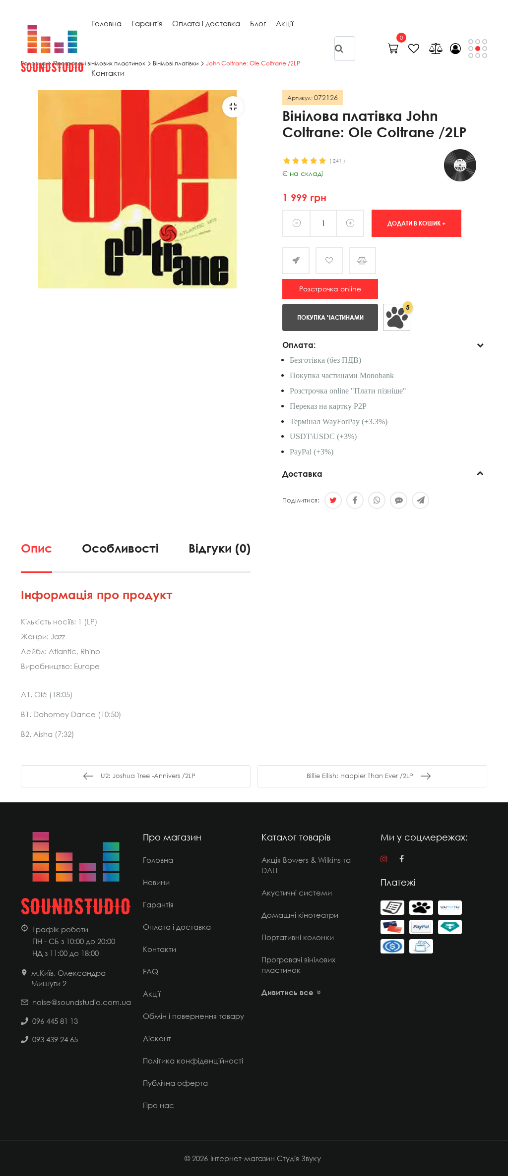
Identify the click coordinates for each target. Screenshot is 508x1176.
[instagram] (384, 858)
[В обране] (329, 260)
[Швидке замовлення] (296, 260)
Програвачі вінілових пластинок (298, 964)
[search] (339, 48)
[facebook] (401, 858)
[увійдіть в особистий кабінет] (455, 48)
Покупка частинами (330, 317)
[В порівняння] (362, 260)
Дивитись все (287, 992)
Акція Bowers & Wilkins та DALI (306, 865)
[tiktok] (419, 858)
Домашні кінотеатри (299, 914)
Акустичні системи (296, 892)
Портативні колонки (297, 937)
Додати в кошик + (416, 222)
